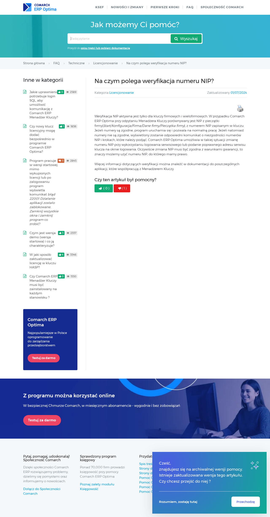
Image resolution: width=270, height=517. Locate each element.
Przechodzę (245, 502)
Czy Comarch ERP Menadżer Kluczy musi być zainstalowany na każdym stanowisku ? (44, 286)
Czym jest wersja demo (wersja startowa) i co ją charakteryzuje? (43, 239)
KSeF (99, 7)
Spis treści (147, 464)
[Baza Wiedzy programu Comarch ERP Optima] (39, 7)
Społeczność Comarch (222, 7)
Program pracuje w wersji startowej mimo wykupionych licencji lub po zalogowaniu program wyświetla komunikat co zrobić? (44, 192)
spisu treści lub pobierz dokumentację (105, 48)
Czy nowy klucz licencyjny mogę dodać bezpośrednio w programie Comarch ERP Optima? (42, 139)
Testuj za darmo (43, 358)
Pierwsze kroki (165, 7)
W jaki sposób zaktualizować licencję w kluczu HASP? (43, 261)
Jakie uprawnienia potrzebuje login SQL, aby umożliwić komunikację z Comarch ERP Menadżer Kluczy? (44, 104)
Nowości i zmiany (127, 7)
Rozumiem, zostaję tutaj (178, 502)
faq (189, 7)
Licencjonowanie (121, 93)
